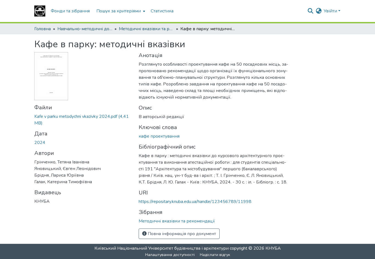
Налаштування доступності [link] (170, 254)
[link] (83, 119)
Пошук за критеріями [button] (118, 11)
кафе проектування (159, 136)
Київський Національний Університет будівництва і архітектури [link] (161, 248)
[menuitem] (120, 11)
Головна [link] (42, 29)
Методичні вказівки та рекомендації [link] (146, 29)
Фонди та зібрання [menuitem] (70, 11)
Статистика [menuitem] (162, 11)
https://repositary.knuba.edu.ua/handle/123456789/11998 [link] (195, 202)
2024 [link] (39, 143)
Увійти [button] (331, 11)
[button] (39, 10)
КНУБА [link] (273, 248)
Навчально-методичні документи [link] (84, 29)
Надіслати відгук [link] (215, 254)
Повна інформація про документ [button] (181, 234)
